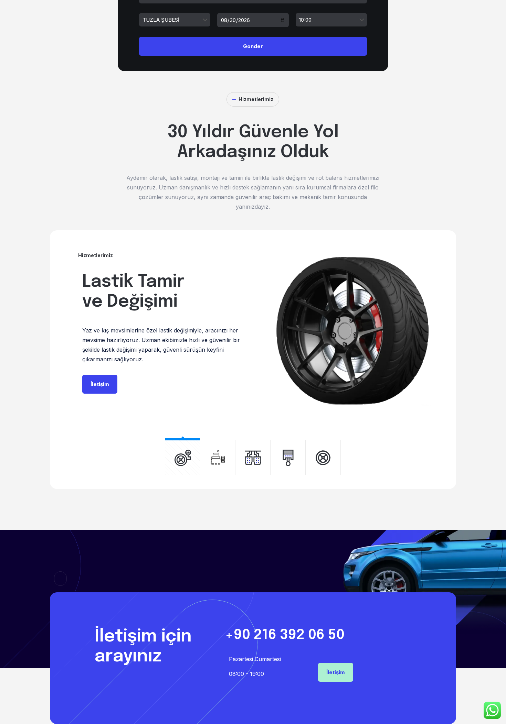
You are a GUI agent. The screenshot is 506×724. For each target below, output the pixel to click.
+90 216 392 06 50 (285, 635)
